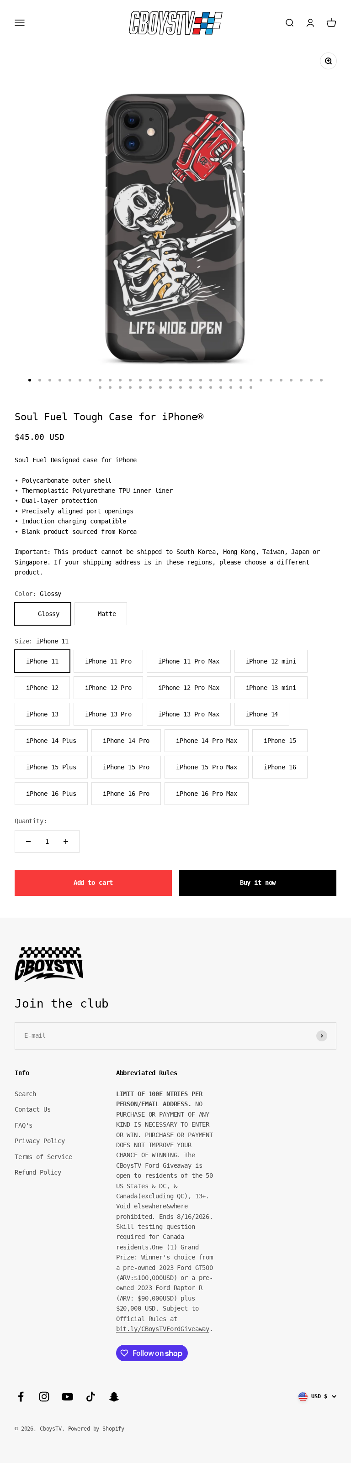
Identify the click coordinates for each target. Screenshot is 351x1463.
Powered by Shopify (96, 1429)
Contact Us (33, 1109)
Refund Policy (38, 1172)
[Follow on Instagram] (44, 1396)
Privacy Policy (40, 1140)
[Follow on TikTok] (91, 1396)
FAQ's (23, 1125)
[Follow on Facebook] (21, 1396)
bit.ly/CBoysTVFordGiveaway (162, 1328)
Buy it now (258, 882)
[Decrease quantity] (28, 841)
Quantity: (31, 821)
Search (25, 1093)
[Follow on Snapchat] (114, 1396)
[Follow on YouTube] (67, 1396)
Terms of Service (43, 1156)
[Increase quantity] (66, 841)
